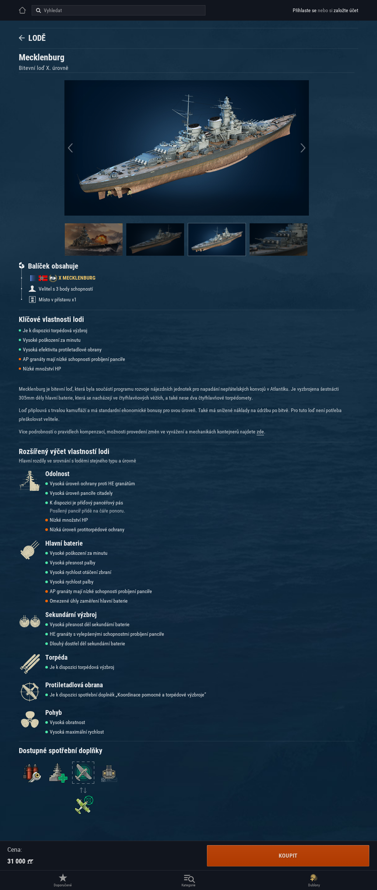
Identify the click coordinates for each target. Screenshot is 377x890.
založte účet (346, 10)
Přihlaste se (305, 10)
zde (260, 432)
